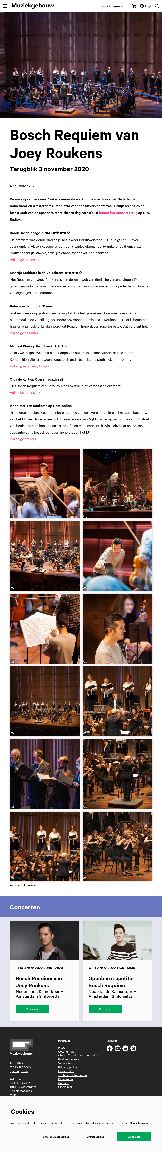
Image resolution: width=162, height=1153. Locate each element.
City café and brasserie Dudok (78, 1055)
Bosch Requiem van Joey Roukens (39, 982)
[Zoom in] (12, 516)
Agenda (118, 6)
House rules (66, 1071)
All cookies (134, 1137)
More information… (140, 1123)
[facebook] (110, 1048)
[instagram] (133, 1048)
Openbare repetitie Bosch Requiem (111, 982)
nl (127, 5)
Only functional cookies (56, 1137)
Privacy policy (67, 1067)
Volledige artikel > (23, 438)
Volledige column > (24, 332)
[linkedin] (125, 1048)
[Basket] (134, 6)
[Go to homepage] (33, 6)
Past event (32, 1009)
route (13, 1095)
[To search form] (157, 6)
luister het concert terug (118, 212)
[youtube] (118, 1048)
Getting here (66, 1051)
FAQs (61, 1047)
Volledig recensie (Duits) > (29, 366)
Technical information (72, 1075)
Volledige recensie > (25, 259)
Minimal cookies (95, 1137)
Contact (105, 6)
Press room (65, 1079)
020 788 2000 (22, 1067)
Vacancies (65, 1063)
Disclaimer (65, 1087)
